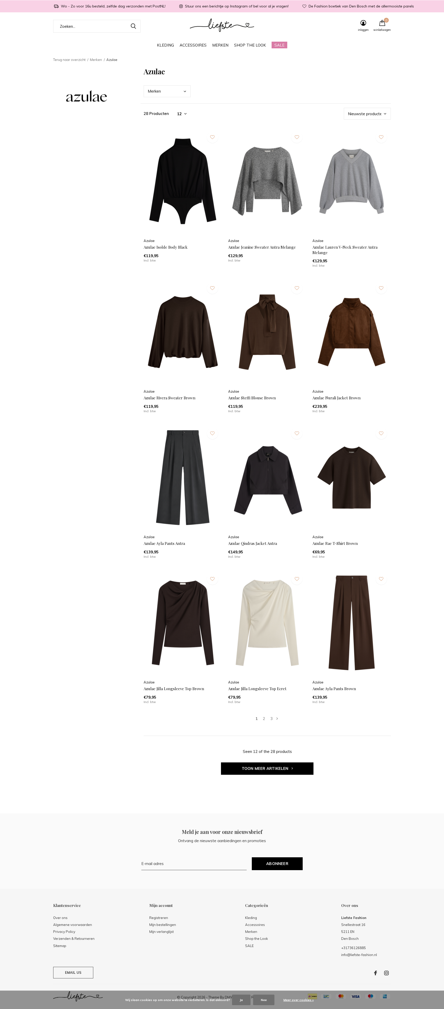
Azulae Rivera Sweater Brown (169, 397)
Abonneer (277, 863)
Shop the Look (250, 45)
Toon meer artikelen (266, 768)
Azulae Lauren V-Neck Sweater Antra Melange (344, 250)
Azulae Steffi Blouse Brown (252, 397)
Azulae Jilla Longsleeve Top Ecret (257, 688)
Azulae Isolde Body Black (166, 247)
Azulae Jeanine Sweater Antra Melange (262, 247)
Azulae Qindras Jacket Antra (252, 543)
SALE (279, 45)
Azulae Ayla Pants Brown (334, 688)
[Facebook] (375, 973)
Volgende (277, 718)
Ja (241, 1000)
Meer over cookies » (298, 1000)
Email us (73, 972)
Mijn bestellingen (162, 925)
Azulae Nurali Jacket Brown (336, 397)
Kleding (165, 45)
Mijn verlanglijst (161, 932)
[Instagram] (386, 973)
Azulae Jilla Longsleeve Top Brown (174, 688)
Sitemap (59, 946)
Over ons (60, 918)
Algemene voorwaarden (72, 925)
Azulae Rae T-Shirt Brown (335, 543)
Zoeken (133, 26)
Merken (220, 45)
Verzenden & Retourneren (74, 938)
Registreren (158, 918)
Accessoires (193, 45)
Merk (154, 91)
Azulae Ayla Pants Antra (164, 543)
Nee (264, 1000)
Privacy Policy (64, 932)
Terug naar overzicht (69, 60)
